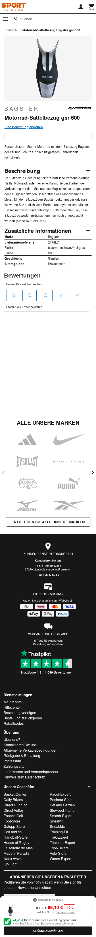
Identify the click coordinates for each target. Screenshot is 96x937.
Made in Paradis (16, 853)
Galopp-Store (14, 826)
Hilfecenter (12, 707)
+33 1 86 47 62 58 (48, 575)
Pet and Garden (62, 805)
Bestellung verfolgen (20, 712)
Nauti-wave (13, 858)
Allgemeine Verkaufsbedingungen (30, 750)
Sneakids (57, 826)
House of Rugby (16, 842)
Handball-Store (16, 837)
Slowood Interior (63, 810)
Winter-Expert (60, 858)
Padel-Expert (60, 794)
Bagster (21, 108)
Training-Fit (59, 831)
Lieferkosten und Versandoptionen (31, 771)
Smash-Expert (61, 815)
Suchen (26, 18)
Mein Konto (13, 701)
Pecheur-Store (61, 799)
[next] (93, 472)
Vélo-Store (58, 853)
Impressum (12, 760)
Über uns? (12, 739)
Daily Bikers (13, 799)
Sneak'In (57, 821)
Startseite (11, 30)
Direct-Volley (14, 810)
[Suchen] (16, 19)
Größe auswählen (48, 931)
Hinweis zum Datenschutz (24, 777)
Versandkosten (65, 912)
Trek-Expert (59, 837)
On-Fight (10, 864)
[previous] (3, 472)
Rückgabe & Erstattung (22, 755)
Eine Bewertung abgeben (23, 127)
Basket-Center (15, 794)
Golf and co (13, 831)
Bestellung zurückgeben (48, 644)
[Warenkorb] (91, 6)
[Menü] (5, 19)
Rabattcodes (14, 723)
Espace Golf (13, 815)
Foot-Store (12, 821)
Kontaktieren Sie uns (48, 560)
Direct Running (15, 805)
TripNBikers (59, 847)
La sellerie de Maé (18, 847)
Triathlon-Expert (62, 842)
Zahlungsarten (15, 766)
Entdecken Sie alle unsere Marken (48, 521)
